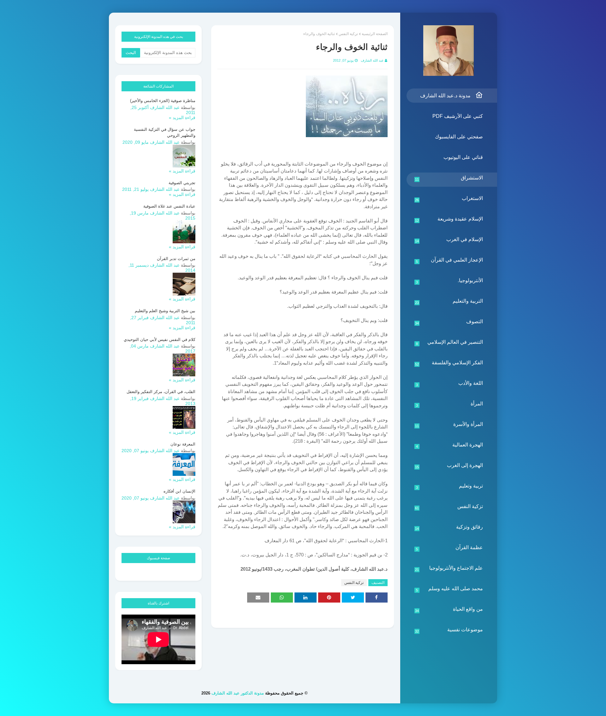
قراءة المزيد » (182, 117)
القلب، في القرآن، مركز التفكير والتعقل (161, 391)
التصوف (449, 322)
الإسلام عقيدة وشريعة (449, 219)
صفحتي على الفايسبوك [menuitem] (459, 136)
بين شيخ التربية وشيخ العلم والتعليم (165, 310)
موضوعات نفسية (449, 630)
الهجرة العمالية (449, 445)
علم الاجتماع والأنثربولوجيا (449, 568)
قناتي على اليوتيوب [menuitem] (463, 157)
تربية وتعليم (449, 486)
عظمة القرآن (449, 548)
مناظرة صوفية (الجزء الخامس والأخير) (162, 100)
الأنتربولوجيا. (449, 281)
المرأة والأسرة (449, 425)
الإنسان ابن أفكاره (179, 491)
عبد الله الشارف (372, 60)
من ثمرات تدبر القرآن (176, 258)
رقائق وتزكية (449, 527)
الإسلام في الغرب (449, 240)
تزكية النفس (449, 507)
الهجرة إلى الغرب (449, 466)
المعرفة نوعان (182, 444)
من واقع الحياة (449, 609)
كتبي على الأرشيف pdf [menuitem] (457, 116)
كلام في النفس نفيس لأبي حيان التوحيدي (159, 339)
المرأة (449, 404)
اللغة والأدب (449, 383)
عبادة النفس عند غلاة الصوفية (169, 206)
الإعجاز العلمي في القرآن (449, 260)
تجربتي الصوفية (182, 182)
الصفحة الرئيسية (375, 34)
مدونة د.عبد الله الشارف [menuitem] (445, 95)
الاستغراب (449, 199)
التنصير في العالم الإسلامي (449, 342)
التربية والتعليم (449, 301)
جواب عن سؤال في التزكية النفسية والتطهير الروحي (164, 132)
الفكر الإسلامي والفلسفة (449, 363)
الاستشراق (449, 178)
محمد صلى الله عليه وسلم (449, 589)
